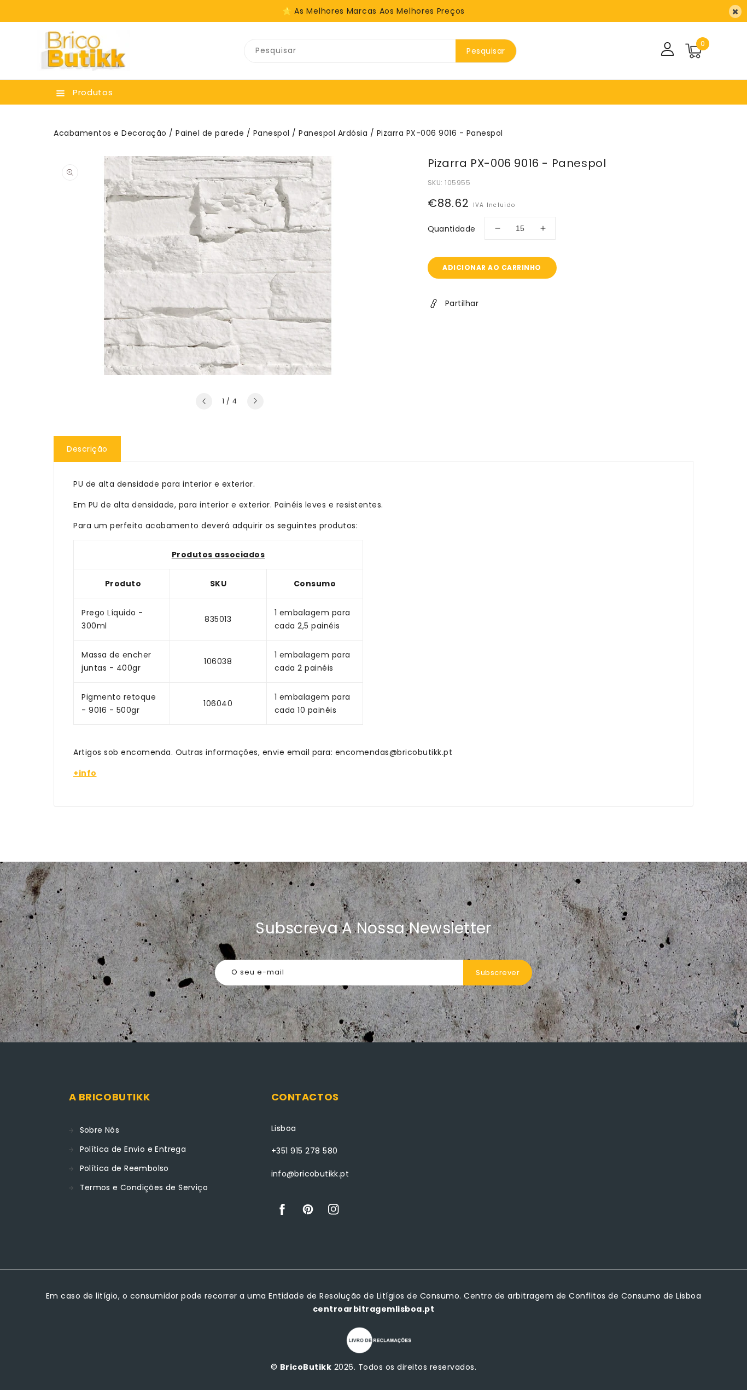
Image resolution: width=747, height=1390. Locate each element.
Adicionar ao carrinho (491, 267)
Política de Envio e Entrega (133, 1149)
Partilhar (462, 303)
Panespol (271, 133)
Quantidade (452, 228)
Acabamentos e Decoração (110, 133)
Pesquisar (485, 50)
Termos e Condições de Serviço (144, 1187)
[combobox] (350, 50)
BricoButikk (306, 1367)
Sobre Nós (100, 1129)
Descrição (87, 448)
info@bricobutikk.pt (310, 1173)
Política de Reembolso (124, 1168)
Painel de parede (210, 133)
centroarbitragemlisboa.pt (374, 1309)
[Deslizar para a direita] (255, 401)
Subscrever (498, 972)
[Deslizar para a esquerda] (204, 401)
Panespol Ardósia (333, 133)
